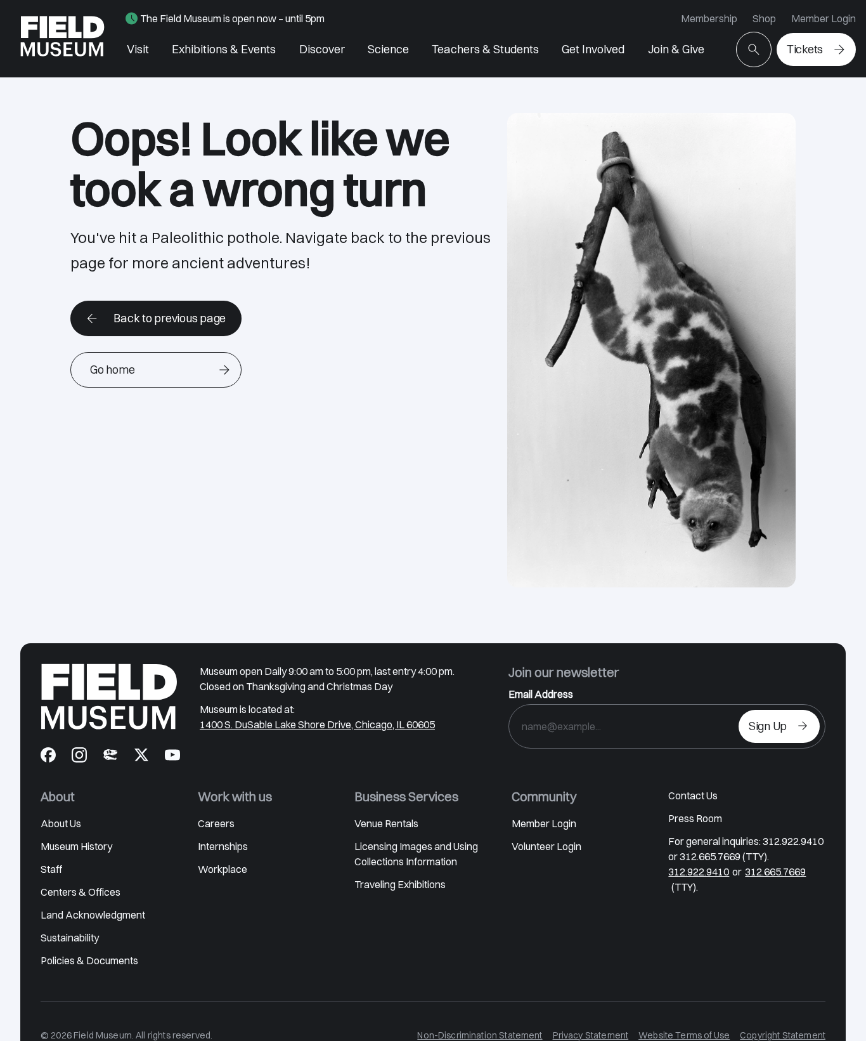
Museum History (76, 846)
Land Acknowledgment (93, 914)
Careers (216, 823)
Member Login (823, 18)
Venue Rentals (386, 823)
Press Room (695, 818)
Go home (112, 369)
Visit (138, 49)
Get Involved (593, 49)
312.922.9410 (698, 871)
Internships (223, 846)
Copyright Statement (782, 1035)
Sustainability (70, 937)
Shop (764, 18)
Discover (322, 49)
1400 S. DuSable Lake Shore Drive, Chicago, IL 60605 (317, 724)
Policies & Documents (89, 960)
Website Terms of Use (684, 1035)
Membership (709, 18)
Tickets (805, 49)
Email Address (540, 694)
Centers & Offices (80, 892)
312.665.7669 (775, 871)
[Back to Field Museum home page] (62, 38)
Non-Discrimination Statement (479, 1035)
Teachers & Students (485, 49)
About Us (61, 823)
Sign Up (768, 726)
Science (388, 49)
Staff (51, 869)
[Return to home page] (109, 697)
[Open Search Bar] (754, 49)
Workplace (222, 869)
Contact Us (693, 795)
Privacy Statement (591, 1035)
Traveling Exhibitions (400, 884)
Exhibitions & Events (224, 49)
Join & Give (676, 49)
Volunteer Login (546, 846)
